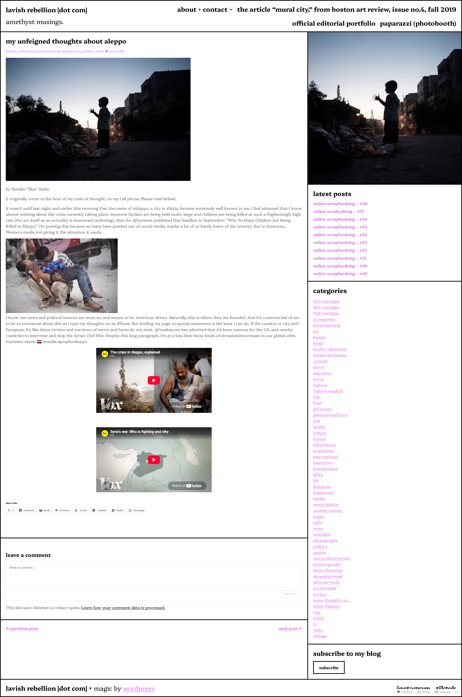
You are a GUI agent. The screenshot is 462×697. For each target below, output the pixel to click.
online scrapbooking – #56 (340, 219)
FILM (317, 396)
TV (315, 624)
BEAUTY (319, 337)
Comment (289, 593)
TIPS (317, 612)
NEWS (77, 51)
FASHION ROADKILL (328, 391)
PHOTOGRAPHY (325, 540)
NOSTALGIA (322, 534)
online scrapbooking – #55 (340, 227)
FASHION (320, 385)
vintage (320, 636)
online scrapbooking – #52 (340, 250)
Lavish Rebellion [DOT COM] (46, 9)
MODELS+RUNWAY (327, 510)
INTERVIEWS (323, 462)
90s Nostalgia (326, 313)
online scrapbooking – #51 (339, 258)
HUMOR (319, 438)
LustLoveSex (323, 492)
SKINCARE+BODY (326, 582)
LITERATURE (322, 486)
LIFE (316, 480)
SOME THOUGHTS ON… (332, 600)
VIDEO (99, 51)
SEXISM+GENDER (327, 564)
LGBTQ (318, 474)
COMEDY (320, 361)
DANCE (318, 367)
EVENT (318, 379)
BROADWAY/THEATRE (330, 355)
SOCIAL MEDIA (324, 588)
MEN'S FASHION (326, 504)
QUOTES (319, 552)
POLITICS (88, 51)
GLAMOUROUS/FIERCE (330, 414)
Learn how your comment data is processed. (123, 607)
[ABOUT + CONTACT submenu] (231, 9)
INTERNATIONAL (49, 51)
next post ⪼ (290, 628)
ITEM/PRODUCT (325, 468)
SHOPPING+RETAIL (327, 576)
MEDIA (66, 51)
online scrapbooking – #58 (340, 203)
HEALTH (319, 426)
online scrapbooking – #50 (340, 266)
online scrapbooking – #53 (340, 242)
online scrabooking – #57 (338, 211)
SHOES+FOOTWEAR (328, 570)
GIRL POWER (322, 408)
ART (316, 331)
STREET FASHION (326, 606)
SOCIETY (320, 594)
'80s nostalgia (326, 307)
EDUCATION (322, 373)
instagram (413, 687)
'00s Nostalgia (326, 301)
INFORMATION (27, 51)
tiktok (446, 687)
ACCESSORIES (324, 319)
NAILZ (317, 522)
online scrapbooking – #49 (340, 273)
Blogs (318, 343)
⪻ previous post (22, 628)
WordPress (139, 687)
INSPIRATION (323, 450)
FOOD (317, 402)
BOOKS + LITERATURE (330, 349)
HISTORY (11, 51)
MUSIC (318, 516)
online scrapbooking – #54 (340, 234)
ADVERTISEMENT (327, 325)
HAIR (317, 420)
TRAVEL (318, 618)
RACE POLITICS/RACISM (331, 558)
